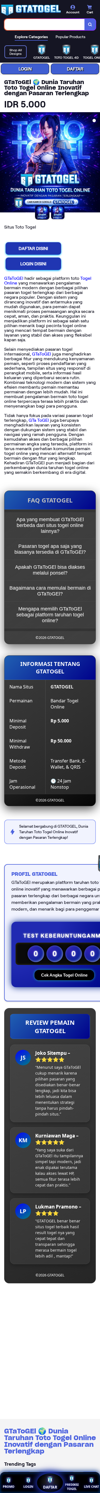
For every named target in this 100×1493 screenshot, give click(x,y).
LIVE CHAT (91, 1486)
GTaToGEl (13, 278)
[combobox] (44, 24)
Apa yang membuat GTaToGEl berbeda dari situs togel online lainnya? (50, 525)
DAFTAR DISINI (33, 248)
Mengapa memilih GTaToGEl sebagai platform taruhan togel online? (50, 614)
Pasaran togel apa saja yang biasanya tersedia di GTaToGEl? (50, 549)
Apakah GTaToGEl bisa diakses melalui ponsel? (50, 570)
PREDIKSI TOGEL (72, 1486)
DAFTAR (75, 69)
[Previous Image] (4, 163)
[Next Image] (95, 163)
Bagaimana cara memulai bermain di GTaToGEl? (50, 591)
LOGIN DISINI (33, 263)
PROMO (8, 1486)
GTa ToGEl (39, 420)
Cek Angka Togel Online (64, 975)
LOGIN (25, 69)
